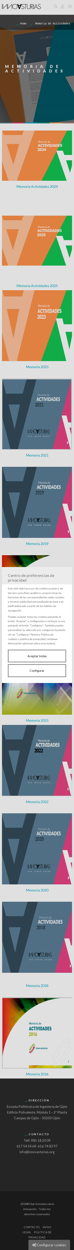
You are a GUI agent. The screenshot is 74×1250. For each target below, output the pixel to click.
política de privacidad (33, 639)
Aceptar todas (37, 656)
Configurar (37, 670)
